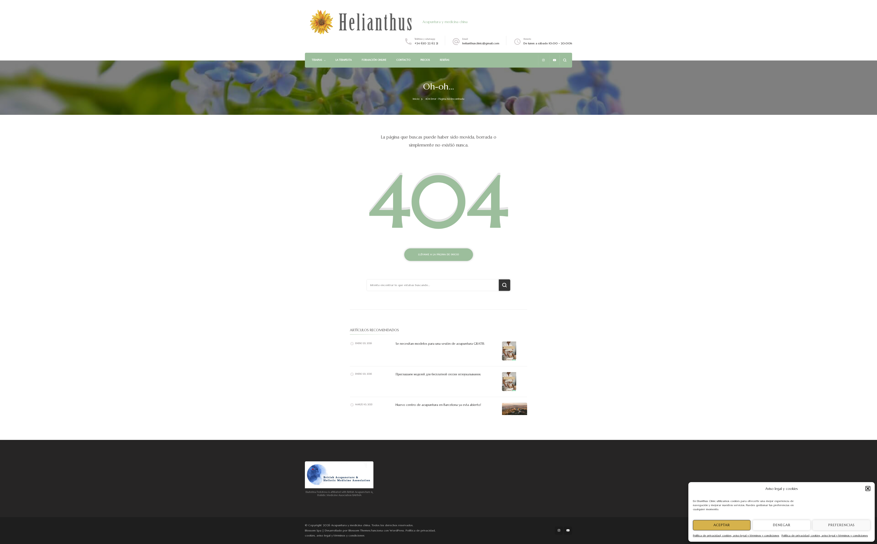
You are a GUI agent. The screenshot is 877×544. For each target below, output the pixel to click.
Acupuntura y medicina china (445, 22)
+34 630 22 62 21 (426, 43)
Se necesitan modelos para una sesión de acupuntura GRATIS (440, 344)
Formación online (374, 59)
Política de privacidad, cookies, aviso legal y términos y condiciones (736, 535)
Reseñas (444, 59)
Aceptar (721, 525)
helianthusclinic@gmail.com (480, 43)
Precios (425, 59)
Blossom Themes (359, 530)
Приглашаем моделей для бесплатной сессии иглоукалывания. (438, 374)
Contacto (403, 59)
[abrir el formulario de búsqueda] (565, 60)
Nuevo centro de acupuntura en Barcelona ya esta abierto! (438, 405)
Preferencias (841, 525)
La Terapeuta (343, 59)
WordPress (397, 530)
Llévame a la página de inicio (438, 254)
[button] (868, 488)
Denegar (781, 525)
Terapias (317, 59)
